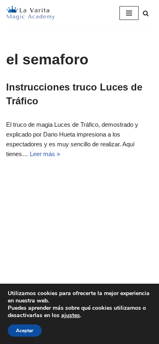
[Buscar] (146, 13)
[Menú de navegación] (129, 13)
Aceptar (24, 330)
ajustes (70, 315)
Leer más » (45, 153)
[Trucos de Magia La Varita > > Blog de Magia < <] (30, 13)
